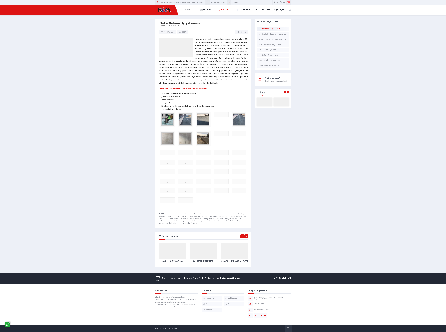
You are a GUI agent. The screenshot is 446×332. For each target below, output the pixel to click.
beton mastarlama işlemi (193, 214)
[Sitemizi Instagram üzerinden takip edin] (281, 2)
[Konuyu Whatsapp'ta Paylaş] (245, 32)
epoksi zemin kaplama (203, 216)
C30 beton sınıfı (165, 216)
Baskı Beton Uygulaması (172, 261)
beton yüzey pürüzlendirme (216, 214)
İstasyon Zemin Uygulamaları (234, 261)
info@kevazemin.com (218, 2)
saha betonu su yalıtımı (197, 221)
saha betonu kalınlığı (221, 219)
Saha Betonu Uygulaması (236, 221)
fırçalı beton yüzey (238, 216)
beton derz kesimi (175, 214)
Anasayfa (163, 26)
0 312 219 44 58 (237, 2)
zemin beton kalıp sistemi (169, 223)
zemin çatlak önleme (188, 223)
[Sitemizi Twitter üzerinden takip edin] (278, 2)
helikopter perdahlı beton (184, 219)
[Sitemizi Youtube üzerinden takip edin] (284, 2)
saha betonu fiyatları (203, 219)
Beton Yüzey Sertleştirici (237, 214)
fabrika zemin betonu (221, 216)
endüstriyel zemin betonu (182, 216)
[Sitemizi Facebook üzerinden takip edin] (275, 2)
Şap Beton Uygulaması (203, 261)
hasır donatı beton (166, 219)
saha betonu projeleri (178, 221)
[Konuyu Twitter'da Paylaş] (242, 32)
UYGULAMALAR (174, 26)
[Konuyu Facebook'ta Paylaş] (239, 32)
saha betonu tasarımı (216, 221)
